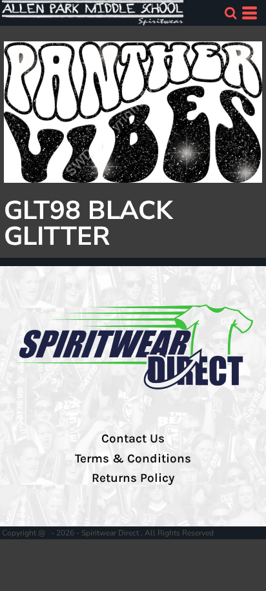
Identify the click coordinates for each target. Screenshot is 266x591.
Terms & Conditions (133, 458)
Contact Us (133, 438)
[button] (230, 12)
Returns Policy (133, 478)
